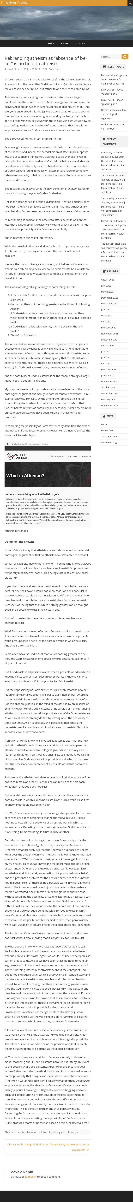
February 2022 (108, 327)
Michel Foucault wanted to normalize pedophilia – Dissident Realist (113, 225)
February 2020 (108, 399)
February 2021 (108, 369)
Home (51, 43)
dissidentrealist (14, 69)
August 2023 (107, 279)
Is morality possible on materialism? (112, 211)
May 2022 (106, 315)
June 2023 (106, 285)
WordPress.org (109, 442)
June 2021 (106, 357)
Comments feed (109, 436)
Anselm (12, 1132)
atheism (22, 1132)
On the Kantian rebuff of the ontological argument (114, 114)
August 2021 (107, 345)
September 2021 (109, 339)
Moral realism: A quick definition (28, 1144)
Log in (104, 424)
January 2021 (108, 375)
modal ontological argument (52, 1132)
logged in (30, 1176)
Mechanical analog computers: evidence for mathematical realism (114, 79)
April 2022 (106, 321)
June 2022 (106, 309)
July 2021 (105, 351)
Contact (80, 43)
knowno (31, 1132)
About (64, 43)
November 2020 (109, 381)
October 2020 (108, 387)
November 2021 (109, 333)
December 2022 (109, 297)
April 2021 (106, 363)
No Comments (52, 69)
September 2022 (109, 303)
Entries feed (107, 430)
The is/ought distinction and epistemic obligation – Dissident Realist (114, 248)
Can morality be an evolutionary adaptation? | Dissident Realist (113, 179)
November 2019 (109, 405)
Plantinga (73, 1132)
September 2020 (109, 393)
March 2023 (107, 291)
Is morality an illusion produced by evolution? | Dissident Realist (114, 157)
